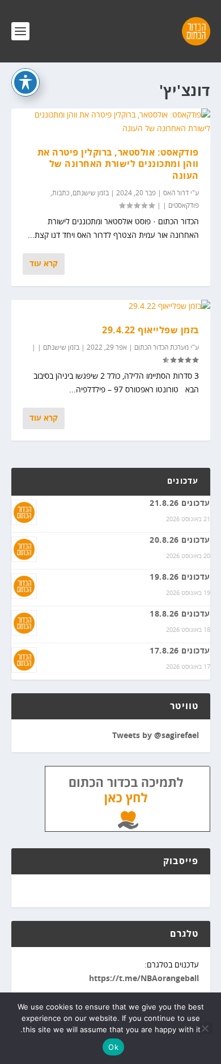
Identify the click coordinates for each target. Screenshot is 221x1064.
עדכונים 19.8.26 (180, 577)
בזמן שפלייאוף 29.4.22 (150, 330)
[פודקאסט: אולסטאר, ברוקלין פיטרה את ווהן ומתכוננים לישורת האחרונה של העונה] (110, 122)
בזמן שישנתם (91, 193)
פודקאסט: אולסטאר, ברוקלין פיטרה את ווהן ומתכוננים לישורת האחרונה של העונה (118, 164)
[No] (205, 1028)
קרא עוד (43, 264)
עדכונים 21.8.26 (180, 504)
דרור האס (176, 193)
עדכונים (182, 481)
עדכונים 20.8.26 (180, 540)
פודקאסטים (183, 206)
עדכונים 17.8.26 (180, 651)
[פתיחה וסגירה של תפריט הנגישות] (25, 82)
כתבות (60, 193)
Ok (113, 1047)
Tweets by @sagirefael (155, 736)
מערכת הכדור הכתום (161, 348)
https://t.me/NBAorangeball (144, 979)
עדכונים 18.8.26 (180, 614)
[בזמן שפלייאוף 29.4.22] (110, 306)
